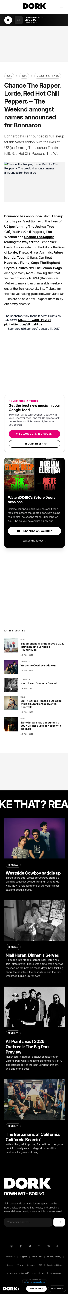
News (24, 76)
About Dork (37, 1257)
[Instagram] (11, 1246)
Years (20, 1265)
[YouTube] (39, 1246)
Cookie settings (54, 1265)
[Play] (8, 20)
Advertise (10, 1257)
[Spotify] (48, 1246)
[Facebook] (21, 1246)
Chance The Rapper (39, 237)
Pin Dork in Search (34, 443)
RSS (40, 1265)
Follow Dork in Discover (34, 434)
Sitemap (30, 1265)
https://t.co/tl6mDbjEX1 (34, 320)
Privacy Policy (54, 1257)
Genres (10, 1265)
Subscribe (36, 1288)
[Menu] (61, 6)
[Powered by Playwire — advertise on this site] (34, 1282)
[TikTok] (57, 1246)
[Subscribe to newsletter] (59, 1222)
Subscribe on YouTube (37, 531)
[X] (30, 1246)
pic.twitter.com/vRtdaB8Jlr (23, 324)
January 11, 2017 (49, 328)
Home (9, 76)
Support (23, 1257)
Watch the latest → (34, 540)
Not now (57, 1288)
